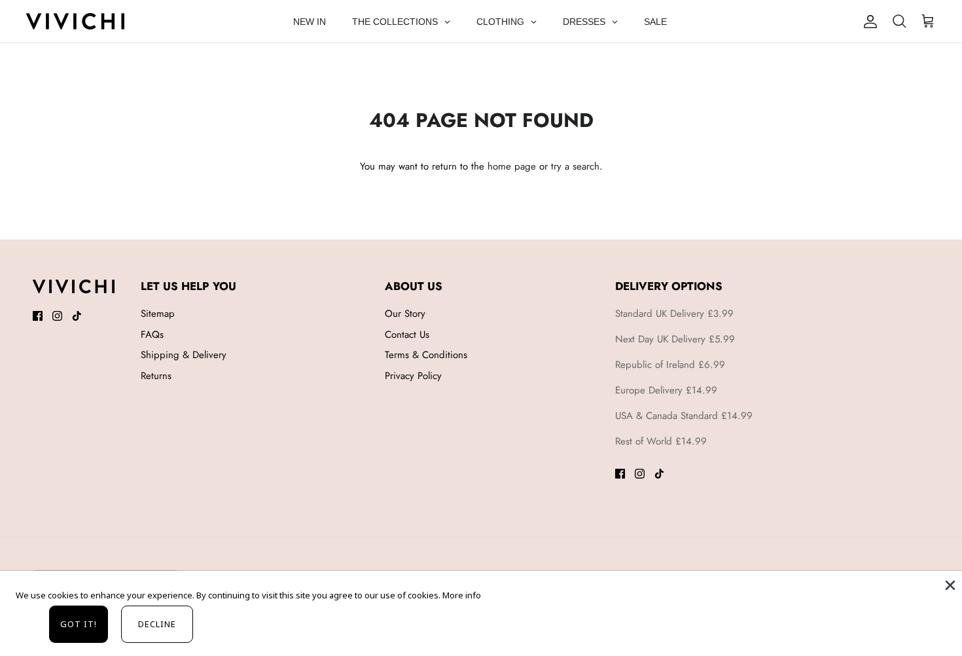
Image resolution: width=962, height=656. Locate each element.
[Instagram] (57, 316)
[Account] (870, 21)
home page (512, 166)
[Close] (948, 584)
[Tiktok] (77, 316)
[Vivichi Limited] (75, 21)
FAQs (152, 334)
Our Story (405, 313)
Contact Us (407, 334)
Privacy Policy (413, 376)
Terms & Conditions (426, 355)
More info (461, 595)
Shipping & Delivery (183, 355)
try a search (575, 166)
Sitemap (158, 313)
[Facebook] (38, 316)
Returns (156, 376)
